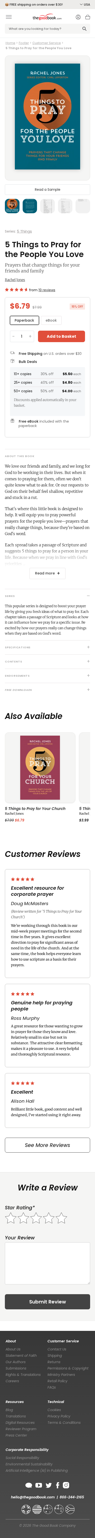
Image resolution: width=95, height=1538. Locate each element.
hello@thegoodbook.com (33, 1497)
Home (10, 43)
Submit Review (47, 1301)
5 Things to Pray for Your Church (35, 809)
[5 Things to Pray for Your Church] (40, 768)
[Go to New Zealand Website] (59, 1507)
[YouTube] (38, 1484)
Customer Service (46, 43)
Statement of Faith (21, 1355)
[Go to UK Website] (26, 1507)
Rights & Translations (23, 1374)
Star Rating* (20, 1207)
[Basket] (87, 18)
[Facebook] (57, 1484)
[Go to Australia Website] (48, 1507)
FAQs (52, 1387)
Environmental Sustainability (29, 1464)
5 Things (24, 231)
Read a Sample (47, 189)
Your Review (20, 1237)
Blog (9, 1409)
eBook (51, 320)
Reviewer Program (21, 1428)
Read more (45, 573)
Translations (16, 1416)
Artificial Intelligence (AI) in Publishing (37, 1470)
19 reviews (46, 290)
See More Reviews (47, 1145)
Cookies (54, 1409)
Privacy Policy (59, 1416)
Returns (54, 1361)
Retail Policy (57, 1381)
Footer (24, 43)
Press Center (16, 1435)
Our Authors (16, 1361)
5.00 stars (23, 879)
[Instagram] (65, 1484)
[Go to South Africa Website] (70, 1507)
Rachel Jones (15, 280)
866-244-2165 (72, 1497)
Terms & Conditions (64, 1422)
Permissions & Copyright (68, 1368)
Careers (12, 1381)
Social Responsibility (22, 1457)
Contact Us (57, 1349)
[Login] (78, 18)
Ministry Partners (61, 1374)
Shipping (55, 1355)
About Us (13, 1349)
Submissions (16, 1368)
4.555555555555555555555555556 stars (16, 290)
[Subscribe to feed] (28, 1484)
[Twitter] (48, 1484)
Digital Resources (20, 1422)
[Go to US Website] (37, 1507)
